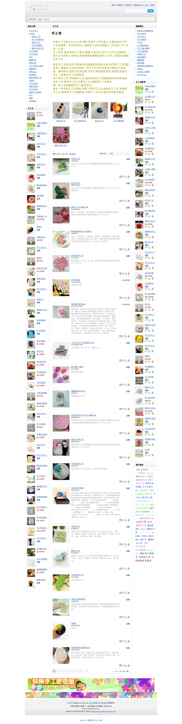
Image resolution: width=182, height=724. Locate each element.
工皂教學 (149, 477)
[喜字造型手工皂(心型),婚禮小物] (61, 431)
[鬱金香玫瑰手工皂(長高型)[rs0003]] (31, 192)
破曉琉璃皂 (41, 580)
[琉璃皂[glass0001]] (31, 234)
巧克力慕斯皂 (150, 429)
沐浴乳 (143, 529)
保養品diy (33, 72)
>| (87, 671)
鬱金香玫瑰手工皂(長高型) (81, 231)
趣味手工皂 (140, 477)
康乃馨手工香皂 (77, 367)
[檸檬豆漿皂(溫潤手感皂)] (61, 663)
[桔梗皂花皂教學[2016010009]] (31, 275)
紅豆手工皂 (41, 445)
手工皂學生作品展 (36, 66)
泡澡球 (32, 81)
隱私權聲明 (141, 57)
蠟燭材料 (32, 60)
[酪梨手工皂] (61, 566)
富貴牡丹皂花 (150, 408)
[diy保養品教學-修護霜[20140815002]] (139, 187)
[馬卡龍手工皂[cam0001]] (139, 104)
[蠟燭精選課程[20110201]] (31, 577)
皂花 (31, 57)
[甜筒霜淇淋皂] (139, 446)
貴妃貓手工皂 (42, 486)
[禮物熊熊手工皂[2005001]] (139, 239)
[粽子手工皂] (61, 199)
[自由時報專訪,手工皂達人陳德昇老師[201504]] (31, 327)
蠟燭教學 (32, 69)
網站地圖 (140, 63)
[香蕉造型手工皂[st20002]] (31, 213)
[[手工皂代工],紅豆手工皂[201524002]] (139, 259)
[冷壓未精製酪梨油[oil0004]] (31, 400)
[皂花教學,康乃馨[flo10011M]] (31, 369)
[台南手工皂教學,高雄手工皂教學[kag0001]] (139, 135)
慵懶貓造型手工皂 (78, 391)
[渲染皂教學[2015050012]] (31, 348)
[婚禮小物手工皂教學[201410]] (139, 228)
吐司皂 (147, 450)
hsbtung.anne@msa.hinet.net (103, 711)
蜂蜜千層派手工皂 (147, 518)
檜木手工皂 (147, 497)
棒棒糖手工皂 (145, 532)
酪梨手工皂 (75, 551)
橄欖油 (150, 480)
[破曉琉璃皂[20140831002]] (31, 587)
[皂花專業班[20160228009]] (31, 182)
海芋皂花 (40, 351)
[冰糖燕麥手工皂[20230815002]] (31, 140)
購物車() (141, 5)
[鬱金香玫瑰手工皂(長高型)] (61, 247)
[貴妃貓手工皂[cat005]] (31, 493)
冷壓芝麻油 (41, 237)
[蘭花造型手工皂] (61, 271)
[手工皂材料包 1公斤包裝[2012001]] (139, 405)
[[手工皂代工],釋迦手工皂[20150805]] (31, 545)
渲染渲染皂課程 (77, 488)
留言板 (140, 69)
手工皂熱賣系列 (38, 40)
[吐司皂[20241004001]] (139, 457)
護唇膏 (149, 522)
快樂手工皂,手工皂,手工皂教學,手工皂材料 (90, 703)
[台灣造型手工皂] (61, 591)
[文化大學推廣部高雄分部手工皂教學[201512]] (31, 566)
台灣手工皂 (144, 557)
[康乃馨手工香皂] (61, 383)
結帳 (152, 5)
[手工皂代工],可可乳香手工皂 (82, 343)
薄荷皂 (151, 539)
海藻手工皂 (75, 526)
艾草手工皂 (41, 144)
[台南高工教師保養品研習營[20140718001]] (139, 176)
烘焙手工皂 (36, 37)
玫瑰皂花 (40, 299)
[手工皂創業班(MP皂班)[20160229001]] (139, 301)
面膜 (31, 98)
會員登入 (120, 5)
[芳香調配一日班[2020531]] (31, 223)
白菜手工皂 (41, 164)
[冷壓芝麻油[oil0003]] (31, 244)
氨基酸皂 (143, 490)
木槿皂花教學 (42, 434)
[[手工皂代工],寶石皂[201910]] (139, 353)
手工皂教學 (33, 51)
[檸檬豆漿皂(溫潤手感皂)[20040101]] (31, 286)
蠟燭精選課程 (42, 569)
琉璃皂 (39, 227)
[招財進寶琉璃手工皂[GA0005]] (31, 504)
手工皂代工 (33, 31)
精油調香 (32, 101)
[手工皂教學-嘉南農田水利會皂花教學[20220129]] (139, 384)
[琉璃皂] (61, 639)
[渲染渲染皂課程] (61, 504)
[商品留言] (146, 91)
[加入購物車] (153, 91)
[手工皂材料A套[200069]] (31, 535)
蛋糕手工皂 (150, 473)
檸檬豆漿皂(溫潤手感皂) (80, 648)
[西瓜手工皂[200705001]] (139, 207)
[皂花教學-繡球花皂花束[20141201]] (31, 379)
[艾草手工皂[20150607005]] (31, 151)
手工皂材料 (33, 54)
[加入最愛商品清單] (149, 91)
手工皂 (46, 19)
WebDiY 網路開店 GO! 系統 (91, 720)
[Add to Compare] (120, 176)
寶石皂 (141, 494)
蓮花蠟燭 (40, 196)
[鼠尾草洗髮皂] (139, 426)
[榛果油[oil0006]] (31, 265)
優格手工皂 (149, 387)
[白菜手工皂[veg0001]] (31, 172)
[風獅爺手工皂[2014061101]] (31, 317)
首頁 (113, 5)
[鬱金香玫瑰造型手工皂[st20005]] (31, 473)
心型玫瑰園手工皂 (143, 501)
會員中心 (129, 5)
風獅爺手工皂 (42, 310)
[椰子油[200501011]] (31, 120)
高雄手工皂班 (150, 325)
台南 (138, 470)
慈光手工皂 (149, 242)
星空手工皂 (36, 43)
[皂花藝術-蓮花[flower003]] (31, 556)
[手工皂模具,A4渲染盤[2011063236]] (31, 514)
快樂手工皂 (141, 54)
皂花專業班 (41, 175)
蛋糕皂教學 (33, 86)
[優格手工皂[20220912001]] (139, 394)
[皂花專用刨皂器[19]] (31, 525)
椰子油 (39, 113)
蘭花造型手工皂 (141, 480)
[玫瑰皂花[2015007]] (31, 307)
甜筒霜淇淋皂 (150, 439)
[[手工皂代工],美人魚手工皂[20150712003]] (31, 296)
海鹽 (147, 505)
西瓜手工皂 (149, 200)
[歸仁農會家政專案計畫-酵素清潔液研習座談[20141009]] (139, 218)
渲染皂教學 (41, 341)
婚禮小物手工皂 (38, 48)
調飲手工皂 (141, 525)
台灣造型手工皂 (77, 575)
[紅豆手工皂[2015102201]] (31, 452)
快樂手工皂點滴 (35, 92)
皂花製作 (144, 470)
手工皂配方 (33, 84)
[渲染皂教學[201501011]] (139, 280)
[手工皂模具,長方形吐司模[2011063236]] (31, 431)
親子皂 (143, 540)
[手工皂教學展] (119, 118)
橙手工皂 (140, 483)
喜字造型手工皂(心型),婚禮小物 (83, 415)
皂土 (31, 95)
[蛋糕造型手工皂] (61, 479)
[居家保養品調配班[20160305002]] (31, 410)
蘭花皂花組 (75, 280)
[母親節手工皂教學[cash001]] (139, 124)
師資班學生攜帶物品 (145, 66)
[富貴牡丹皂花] (139, 415)
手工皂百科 (33, 89)
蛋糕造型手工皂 (77, 464)
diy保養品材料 (143, 45)
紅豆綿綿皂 (145, 512)
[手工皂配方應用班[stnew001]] (139, 114)
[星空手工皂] (99, 118)
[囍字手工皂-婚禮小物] (61, 223)
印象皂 (141, 473)
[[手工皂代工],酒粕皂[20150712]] (31, 421)
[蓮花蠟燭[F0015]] (31, 203)
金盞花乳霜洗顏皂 (78, 599)
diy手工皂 (141, 522)
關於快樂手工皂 (35, 78)
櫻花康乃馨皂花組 (78, 304)
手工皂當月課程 (143, 48)
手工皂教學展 (37, 45)
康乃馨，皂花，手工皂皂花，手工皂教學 (142, 546)
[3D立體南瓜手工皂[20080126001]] (139, 374)
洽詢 (38, 126)
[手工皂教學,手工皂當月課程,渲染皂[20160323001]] (31, 338)
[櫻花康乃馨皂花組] (61, 320)
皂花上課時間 (142, 51)
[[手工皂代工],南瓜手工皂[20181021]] (139, 342)
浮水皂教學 (41, 383)
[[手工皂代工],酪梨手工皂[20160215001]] (31, 255)
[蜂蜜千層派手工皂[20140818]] (139, 197)
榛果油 (39, 258)
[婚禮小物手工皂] (61, 143)
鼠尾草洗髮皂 (150, 419)
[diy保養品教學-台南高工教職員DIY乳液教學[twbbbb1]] (139, 145)
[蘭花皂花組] (61, 296)
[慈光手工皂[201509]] (139, 249)
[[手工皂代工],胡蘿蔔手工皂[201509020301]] (139, 270)
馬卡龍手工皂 (150, 97)
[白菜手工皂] (61, 174)
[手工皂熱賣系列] (80, 118)
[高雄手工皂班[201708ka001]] (139, 332)
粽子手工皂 (75, 183)
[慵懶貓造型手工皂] (61, 407)
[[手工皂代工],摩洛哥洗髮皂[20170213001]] (139, 322)
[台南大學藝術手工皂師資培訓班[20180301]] (31, 130)
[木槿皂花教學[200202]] (31, 442)
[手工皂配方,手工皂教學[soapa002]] (31, 483)
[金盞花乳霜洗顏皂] (61, 615)
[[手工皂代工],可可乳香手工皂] (61, 358)
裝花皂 (148, 494)
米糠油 (144, 536)
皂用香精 (32, 75)
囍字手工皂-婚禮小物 (79, 207)
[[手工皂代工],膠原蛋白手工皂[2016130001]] (31, 161)
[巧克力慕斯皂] (139, 436)
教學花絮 (32, 63)
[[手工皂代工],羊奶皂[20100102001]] (31, 462)
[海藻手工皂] (61, 542)
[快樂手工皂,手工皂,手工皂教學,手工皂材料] (40, 11)
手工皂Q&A (141, 75)
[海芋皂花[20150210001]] (31, 358)
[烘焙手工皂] (61, 118)
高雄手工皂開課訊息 (145, 31)
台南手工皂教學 (143, 72)
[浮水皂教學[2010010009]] (31, 390)
